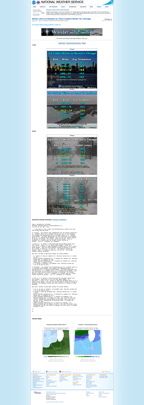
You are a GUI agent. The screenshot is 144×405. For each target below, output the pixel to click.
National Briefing (36, 380)
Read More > (79, 14)
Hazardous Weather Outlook (38, 378)
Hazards (35, 375)
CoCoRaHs (62, 377)
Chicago (55, 220)
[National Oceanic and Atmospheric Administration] (33, 2)
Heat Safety (88, 387)
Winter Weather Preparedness (89, 383)
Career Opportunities (103, 397)
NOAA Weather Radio (90, 381)
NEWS (91, 6)
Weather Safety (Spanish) (91, 385)
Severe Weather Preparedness (89, 377)
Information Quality (90, 393)
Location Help (36, 14)
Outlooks (34, 383)
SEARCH (99, 6)
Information (103, 375)
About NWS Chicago (104, 376)
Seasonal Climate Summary (73, 43)
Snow (63, 43)
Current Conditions (65, 375)
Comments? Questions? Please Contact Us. (55, 402)
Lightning (88, 380)
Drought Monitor (63, 378)
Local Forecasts (51, 375)
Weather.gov (34, 20)
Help (87, 394)
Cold (60, 43)
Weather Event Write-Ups (78, 376)
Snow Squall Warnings (37, 387)
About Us (100, 395)
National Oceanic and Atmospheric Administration (56, 393)
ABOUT (106, 6)
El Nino (47, 385)
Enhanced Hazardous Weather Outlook (37, 377)
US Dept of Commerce (50, 392)
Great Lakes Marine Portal (51, 381)
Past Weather (77, 375)
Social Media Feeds (103, 377)
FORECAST (42, 6)
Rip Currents (88, 378)
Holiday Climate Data (77, 378)
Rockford (63, 220)
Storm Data (75, 377)
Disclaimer (88, 392)
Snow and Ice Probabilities (51, 386)
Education (76, 382)
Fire (47, 378)
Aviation (47, 377)
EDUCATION (83, 6)
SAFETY (63, 6)
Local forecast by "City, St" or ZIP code (37, 10)
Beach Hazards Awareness (91, 386)
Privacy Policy (101, 392)
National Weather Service (51, 394)
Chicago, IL (40, 20)
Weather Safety (90, 375)
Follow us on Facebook (52, 371)
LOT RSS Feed (107, 371)
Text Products (49, 380)
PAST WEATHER (53, 6)
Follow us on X (37, 371)
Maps (83, 43)
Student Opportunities (77, 384)
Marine (47, 376)
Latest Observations (63, 376)
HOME (34, 6)
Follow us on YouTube (65, 371)
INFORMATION (72, 6)
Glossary (88, 395)
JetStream (75, 383)
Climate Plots (75, 380)
